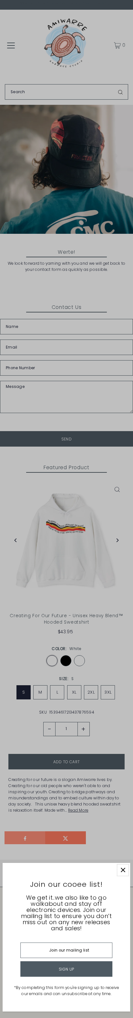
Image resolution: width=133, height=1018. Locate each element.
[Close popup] (122, 870)
